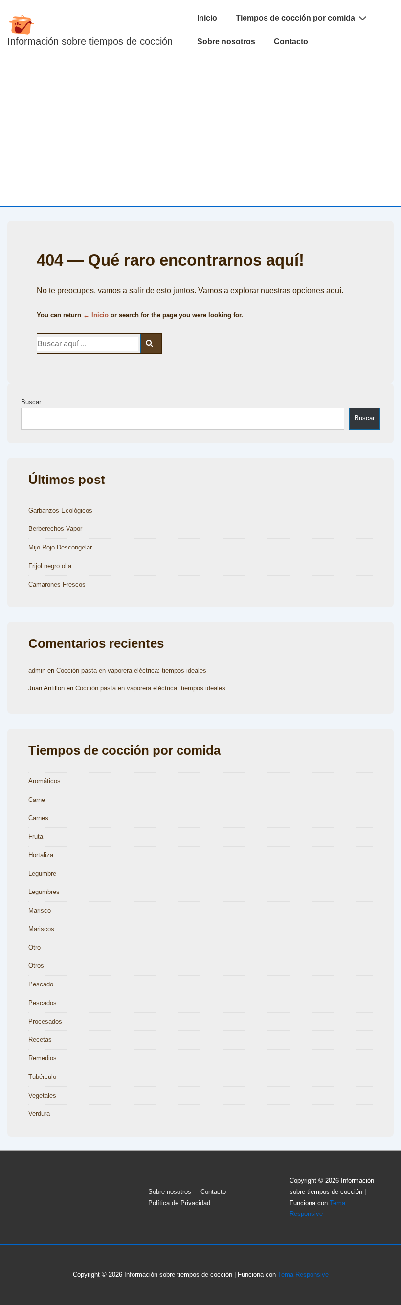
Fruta (35, 836)
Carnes (38, 818)
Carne (36, 799)
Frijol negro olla (49, 566)
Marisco (39, 910)
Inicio (207, 18)
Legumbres (44, 891)
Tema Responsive (303, 1274)
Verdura (39, 1113)
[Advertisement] (200, 133)
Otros (36, 965)
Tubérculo (42, 1076)
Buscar (31, 402)
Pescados (42, 1003)
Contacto (291, 41)
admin (36, 670)
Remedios (42, 1058)
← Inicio (96, 315)
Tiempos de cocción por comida (295, 18)
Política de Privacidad (179, 1203)
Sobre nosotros (226, 41)
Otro (34, 947)
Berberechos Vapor (55, 528)
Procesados (45, 1021)
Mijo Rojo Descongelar (60, 547)
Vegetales (42, 1095)
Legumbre (42, 873)
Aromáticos (44, 781)
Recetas (40, 1039)
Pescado (40, 984)
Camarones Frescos (57, 584)
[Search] (150, 343)
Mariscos (41, 929)
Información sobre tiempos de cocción (90, 41)
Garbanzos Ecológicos (60, 510)
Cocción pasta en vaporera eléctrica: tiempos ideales (131, 670)
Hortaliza (40, 855)
